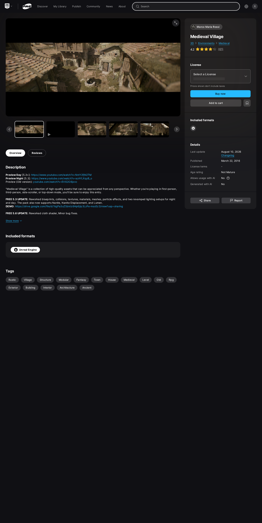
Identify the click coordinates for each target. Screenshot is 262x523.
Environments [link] (206, 43)
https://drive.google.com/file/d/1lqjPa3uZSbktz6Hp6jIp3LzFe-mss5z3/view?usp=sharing (69, 206)
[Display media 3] (123, 129)
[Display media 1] (60, 129)
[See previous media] (9, 129)
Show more (12, 220)
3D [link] (192, 43)
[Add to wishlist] (247, 103)
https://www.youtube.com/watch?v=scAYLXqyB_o (62, 178)
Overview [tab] (15, 152)
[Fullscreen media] (175, 23)
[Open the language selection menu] (246, 6)
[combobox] (188, 6)
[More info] (228, 178)
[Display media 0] (29, 129)
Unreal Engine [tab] (28, 249)
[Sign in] (255, 6)
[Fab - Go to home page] (27, 6)
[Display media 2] (92, 129)
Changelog (227, 155)
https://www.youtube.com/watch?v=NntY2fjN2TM (61, 174)
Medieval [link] (224, 43)
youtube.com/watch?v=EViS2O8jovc (55, 181)
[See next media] (177, 129)
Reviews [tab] (37, 152)
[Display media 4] (154, 129)
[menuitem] (42, 6)
